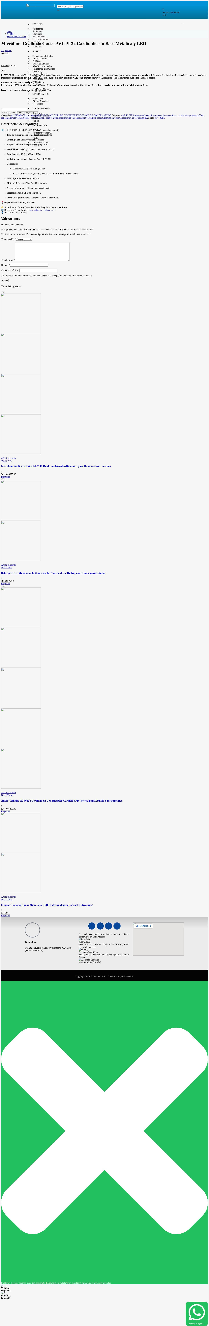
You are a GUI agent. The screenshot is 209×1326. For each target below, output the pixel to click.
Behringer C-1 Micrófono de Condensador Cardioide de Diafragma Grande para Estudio (53, 572)
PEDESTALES (40, 125)
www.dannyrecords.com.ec (42, 210)
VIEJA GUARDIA (41, 108)
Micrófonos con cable (16, 36)
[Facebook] (91, 926)
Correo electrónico (10, 270)
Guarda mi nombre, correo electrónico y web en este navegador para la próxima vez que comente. (48, 275)
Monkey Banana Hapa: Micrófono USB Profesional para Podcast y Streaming (47, 904)
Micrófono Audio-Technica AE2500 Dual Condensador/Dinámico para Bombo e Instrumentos (56, 466)
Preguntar (5, 477)
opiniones (6, 50)
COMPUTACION (41, 142)
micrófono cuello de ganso (24, 118)
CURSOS (37, 145)
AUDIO (36, 51)
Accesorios (38, 104)
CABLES (37, 91)
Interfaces (37, 46)
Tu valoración (8, 260)
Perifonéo (37, 84)
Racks (35, 138)
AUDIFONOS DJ (41, 89)
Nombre (5, 265)
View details (6, 61)
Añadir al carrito (8, 113)
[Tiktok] (117, 926)
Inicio (9, 31)
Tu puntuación (8, 239)
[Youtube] (100, 926)
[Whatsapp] (108, 926)
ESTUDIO (38, 24)
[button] (163, 9)
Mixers (36, 121)
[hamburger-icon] (183, 23)
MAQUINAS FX (41, 94)
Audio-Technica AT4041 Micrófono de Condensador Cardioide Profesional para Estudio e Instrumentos (61, 800)
